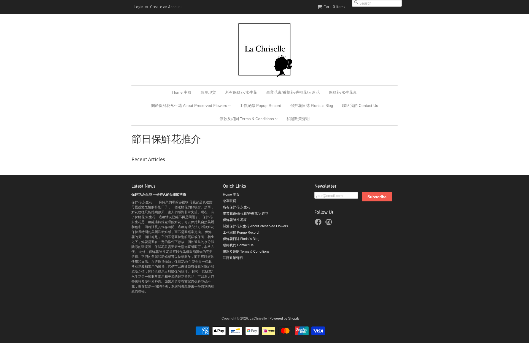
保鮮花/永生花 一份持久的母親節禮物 (158, 194)
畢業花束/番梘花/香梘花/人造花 (293, 92)
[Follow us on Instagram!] (329, 223)
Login (138, 7)
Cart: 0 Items (334, 7)
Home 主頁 (181, 92)
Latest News (143, 185)
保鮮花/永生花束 (343, 92)
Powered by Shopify (284, 318)
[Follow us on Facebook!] (319, 223)
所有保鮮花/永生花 (241, 92)
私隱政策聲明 (298, 119)
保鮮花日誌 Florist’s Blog (311, 105)
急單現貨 (208, 92)
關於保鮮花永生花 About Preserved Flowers (189, 105)
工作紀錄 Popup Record (260, 105)
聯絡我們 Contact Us (360, 105)
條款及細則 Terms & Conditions (247, 119)
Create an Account (166, 7)
